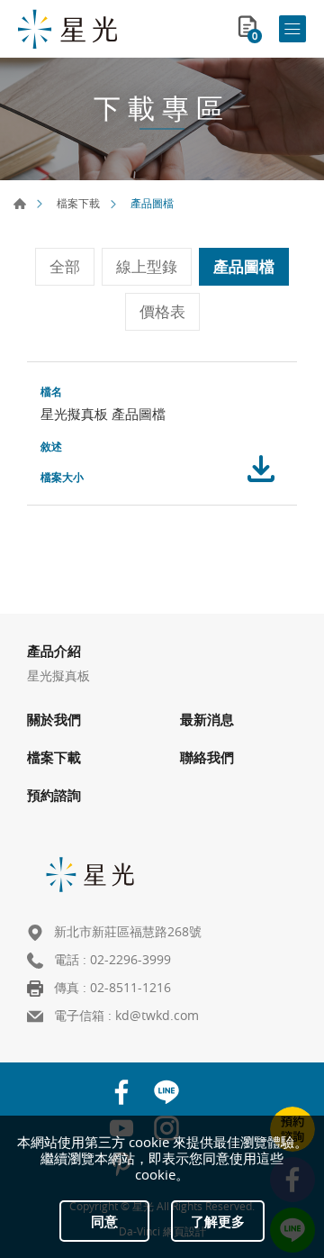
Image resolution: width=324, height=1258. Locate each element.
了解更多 (218, 1221)
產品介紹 (54, 651)
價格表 (162, 311)
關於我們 (54, 719)
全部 (65, 266)
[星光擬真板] (67, 29)
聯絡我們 (207, 757)
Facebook (121, 1092)
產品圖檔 (243, 266)
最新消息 (207, 719)
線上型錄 (146, 266)
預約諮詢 (54, 795)
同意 (104, 1221)
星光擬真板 (58, 676)
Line (166, 1092)
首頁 (20, 203)
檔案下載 (78, 203)
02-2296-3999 (130, 959)
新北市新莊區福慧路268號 (128, 931)
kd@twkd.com (157, 1015)
